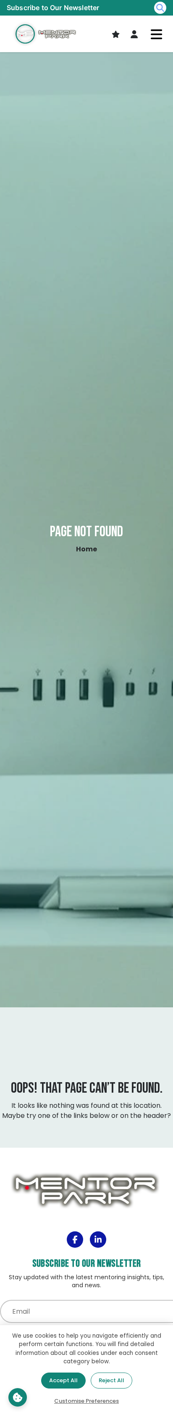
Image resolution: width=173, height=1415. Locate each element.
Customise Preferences (86, 1401)
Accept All (63, 1380)
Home (86, 549)
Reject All (111, 1380)
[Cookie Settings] (17, 1397)
